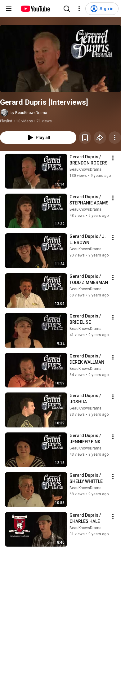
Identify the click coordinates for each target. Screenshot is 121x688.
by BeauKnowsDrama (29, 113)
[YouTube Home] (35, 8)
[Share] (100, 137)
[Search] (66, 8)
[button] (60, 58)
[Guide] (8, 8)
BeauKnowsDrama (85, 169)
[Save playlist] (85, 137)
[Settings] (79, 8)
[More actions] (115, 137)
